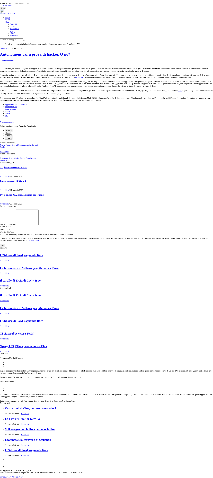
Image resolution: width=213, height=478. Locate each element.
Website (3, 232)
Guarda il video (6, 5)
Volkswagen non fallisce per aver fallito (30, 429)
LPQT (12, 33)
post (180, 90)
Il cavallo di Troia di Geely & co (20, 280)
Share (8, 131)
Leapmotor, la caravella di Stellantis (28, 439)
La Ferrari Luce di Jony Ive (22, 418)
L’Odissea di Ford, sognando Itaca (21, 255)
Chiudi (3, 8)
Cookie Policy (17, 477)
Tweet (8, 133)
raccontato (79, 77)
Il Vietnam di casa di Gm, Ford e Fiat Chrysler (18, 158)
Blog (7, 22)
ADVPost (14, 35)
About (7, 20)
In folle (12, 26)
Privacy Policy (34, 240)
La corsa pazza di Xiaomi (13, 181)
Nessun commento (7, 122)
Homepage (4, 151)
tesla (6, 116)
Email (2, 229)
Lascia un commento (8, 224)
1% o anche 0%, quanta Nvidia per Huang (22, 195)
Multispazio (14, 29)
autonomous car (11, 107)
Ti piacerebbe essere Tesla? (13, 167)
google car (9, 111)
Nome (2, 227)
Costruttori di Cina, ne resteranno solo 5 (30, 408)
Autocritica (14, 24)
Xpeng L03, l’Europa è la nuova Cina (23, 346)
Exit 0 (12, 31)
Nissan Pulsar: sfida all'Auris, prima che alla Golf (19, 145)
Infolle (2, 147)
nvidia (7, 113)
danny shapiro (10, 109)
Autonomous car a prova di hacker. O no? (35, 54)
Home (7, 18)
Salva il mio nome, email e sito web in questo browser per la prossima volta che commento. (37, 235)
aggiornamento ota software (16, 104)
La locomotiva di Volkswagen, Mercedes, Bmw (29, 268)
